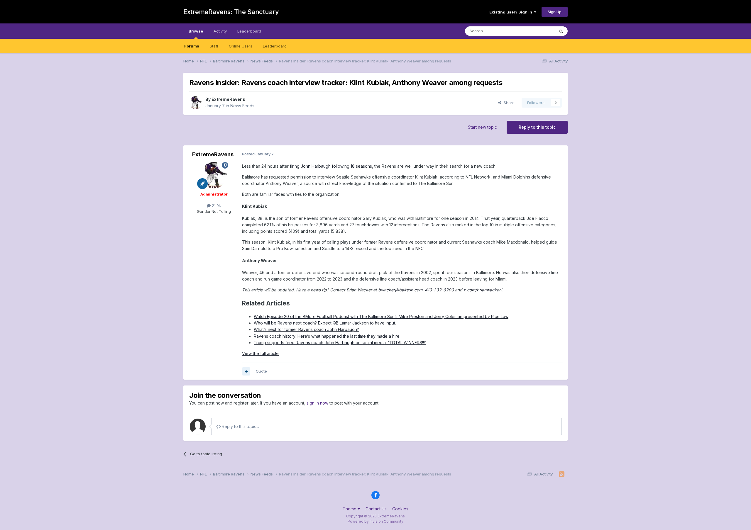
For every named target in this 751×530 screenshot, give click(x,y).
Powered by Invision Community (375, 521)
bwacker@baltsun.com (400, 289)
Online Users (240, 46)
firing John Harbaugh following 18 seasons (331, 166)
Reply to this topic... (240, 426)
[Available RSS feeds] (562, 474)
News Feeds (242, 105)
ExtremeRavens (228, 99)
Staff (214, 46)
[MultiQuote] (246, 371)
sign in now (317, 402)
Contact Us (376, 508)
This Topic (537, 31)
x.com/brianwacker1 (483, 289)
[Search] (561, 31)
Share (508, 102)
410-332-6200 (439, 289)
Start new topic (482, 127)
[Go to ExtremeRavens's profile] (195, 102)
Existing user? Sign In (511, 12)
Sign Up (554, 11)
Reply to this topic (537, 127)
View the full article (260, 353)
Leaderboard (275, 46)
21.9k (216, 205)
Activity (220, 31)
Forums (191, 46)
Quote (261, 371)
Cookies (400, 508)
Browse (196, 31)
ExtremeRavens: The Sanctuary (231, 12)
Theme (350, 508)
